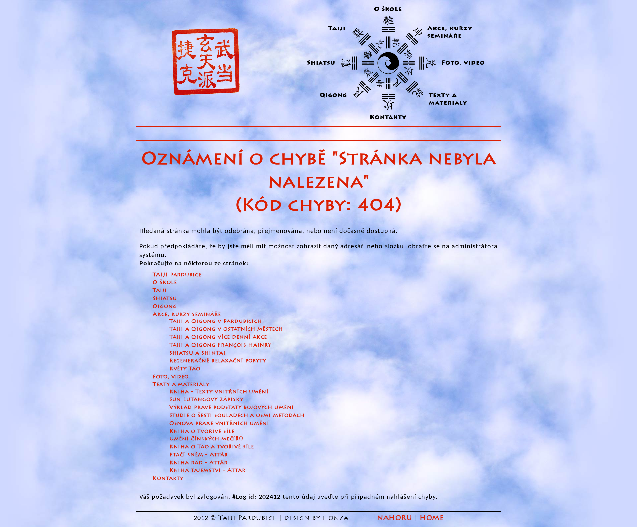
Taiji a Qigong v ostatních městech (226, 329)
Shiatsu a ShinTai (197, 353)
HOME (432, 518)
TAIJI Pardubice (177, 274)
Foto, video (463, 63)
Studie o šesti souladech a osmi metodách (237, 415)
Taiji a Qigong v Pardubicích (215, 321)
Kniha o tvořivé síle (202, 431)
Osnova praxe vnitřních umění (219, 423)
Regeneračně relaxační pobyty (217, 360)
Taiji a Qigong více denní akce (218, 337)
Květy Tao (184, 368)
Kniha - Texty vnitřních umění (219, 391)
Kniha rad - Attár (198, 462)
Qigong (333, 95)
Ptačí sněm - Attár (198, 454)
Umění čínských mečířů (206, 439)
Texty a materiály (448, 99)
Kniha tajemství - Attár (207, 470)
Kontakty (388, 117)
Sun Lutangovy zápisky (206, 399)
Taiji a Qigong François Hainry (220, 345)
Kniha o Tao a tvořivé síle (211, 446)
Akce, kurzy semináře (449, 32)
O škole (388, 9)
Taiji (337, 28)
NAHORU (394, 518)
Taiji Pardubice (247, 518)
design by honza (317, 518)
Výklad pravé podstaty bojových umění (231, 407)
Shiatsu (321, 63)
